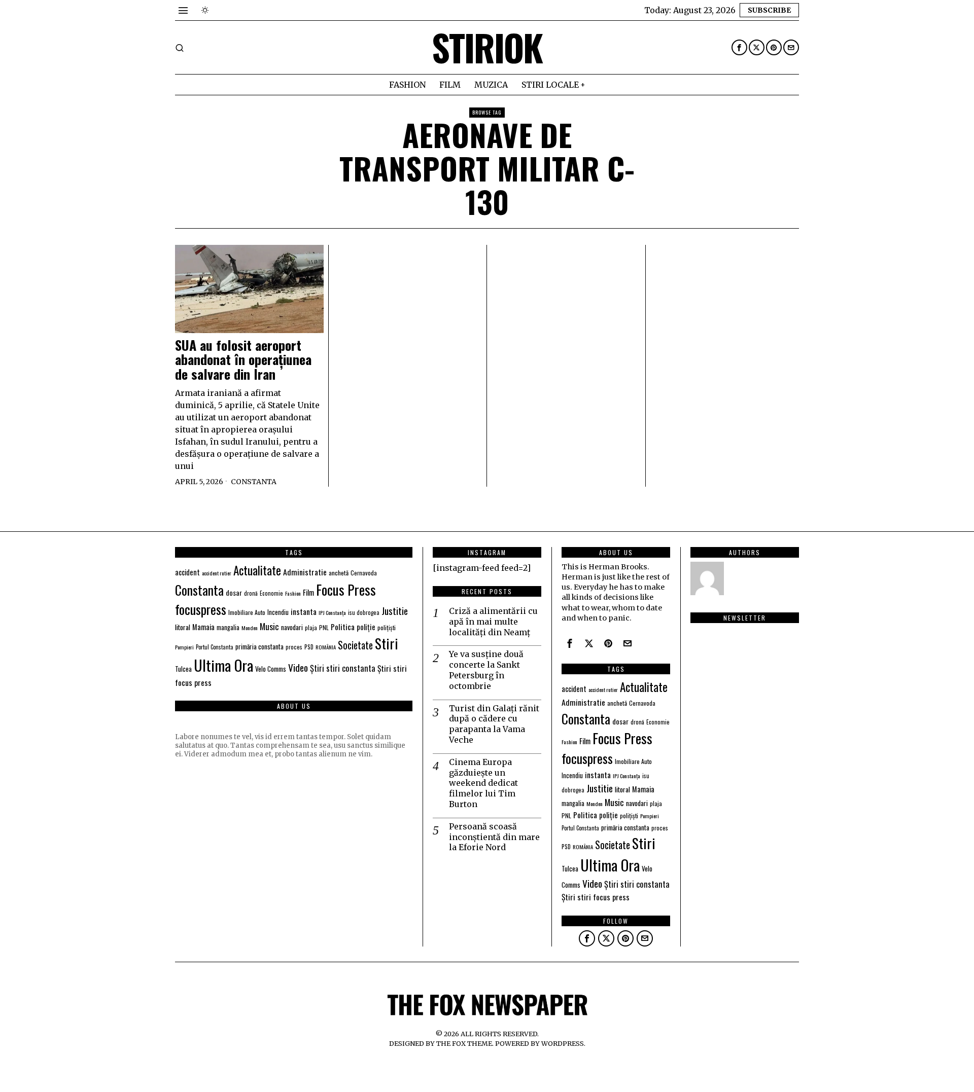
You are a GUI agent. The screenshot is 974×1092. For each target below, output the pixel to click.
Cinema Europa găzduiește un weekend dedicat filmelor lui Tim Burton (483, 783)
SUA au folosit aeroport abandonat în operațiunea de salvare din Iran (243, 360)
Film (308, 592)
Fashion (293, 593)
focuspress (200, 609)
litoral (182, 627)
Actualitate (257, 570)
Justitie (394, 610)
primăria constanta (259, 646)
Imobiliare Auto (246, 612)
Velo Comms (270, 669)
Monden (249, 628)
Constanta (253, 481)
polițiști (386, 627)
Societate (355, 645)
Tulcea (183, 669)
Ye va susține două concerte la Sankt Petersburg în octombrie (486, 669)
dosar (234, 592)
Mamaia (203, 627)
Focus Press (346, 589)
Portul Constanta (214, 647)
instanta (304, 611)
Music (269, 626)
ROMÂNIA (326, 647)
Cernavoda (364, 572)
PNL (324, 627)
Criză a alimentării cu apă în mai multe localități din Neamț (493, 621)
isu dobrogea (363, 612)
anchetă (339, 572)
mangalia (228, 627)
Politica (343, 627)
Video (298, 667)
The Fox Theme (464, 1043)
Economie (271, 593)
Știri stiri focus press (596, 897)
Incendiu (278, 612)
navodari (292, 627)
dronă (251, 593)
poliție (366, 626)
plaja (311, 627)
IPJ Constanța (332, 612)
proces (294, 646)
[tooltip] (739, 47)
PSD (309, 646)
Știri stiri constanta (342, 668)
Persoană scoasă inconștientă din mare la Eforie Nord (494, 837)
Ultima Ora (223, 665)
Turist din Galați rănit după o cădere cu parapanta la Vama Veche (494, 724)
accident (187, 572)
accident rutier (216, 573)
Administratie (305, 572)
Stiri (386, 643)
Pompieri (184, 647)
